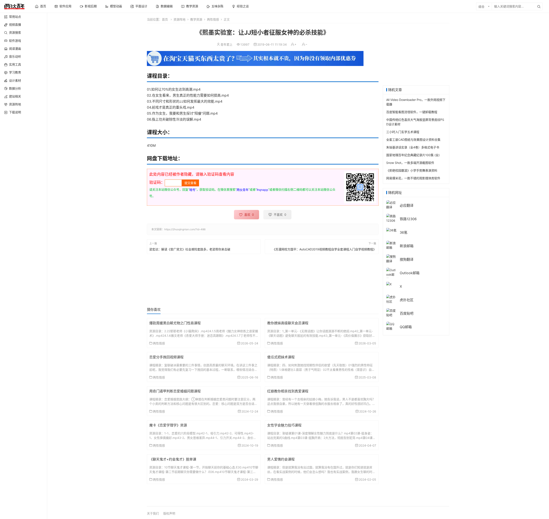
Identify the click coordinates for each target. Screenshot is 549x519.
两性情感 (213, 19)
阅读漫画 (15, 48)
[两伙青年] (14, 6)
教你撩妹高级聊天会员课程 (287, 323)
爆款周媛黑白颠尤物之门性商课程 (175, 323)
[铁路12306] (391, 218)
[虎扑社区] (391, 299)
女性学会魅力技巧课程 (284, 425)
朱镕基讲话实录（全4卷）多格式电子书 (412, 147)
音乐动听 (15, 56)
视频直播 (15, 24)
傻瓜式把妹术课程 (281, 357)
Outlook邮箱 (409, 273)
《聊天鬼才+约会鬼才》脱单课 (172, 459)
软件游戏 (15, 40)
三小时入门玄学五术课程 (402, 132)
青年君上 (226, 44)
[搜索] (539, 6)
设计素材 (15, 80)
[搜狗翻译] (391, 258)
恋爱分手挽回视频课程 (166, 357)
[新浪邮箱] (391, 245)
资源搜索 (15, 32)
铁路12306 (408, 219)
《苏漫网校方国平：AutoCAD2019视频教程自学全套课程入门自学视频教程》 (324, 249)
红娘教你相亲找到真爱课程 (287, 391)
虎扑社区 (406, 300)
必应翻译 (406, 205)
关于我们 (153, 513)
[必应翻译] (391, 204)
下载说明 (15, 112)
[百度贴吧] (391, 312)
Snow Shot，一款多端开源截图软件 (410, 163)
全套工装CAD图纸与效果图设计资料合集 (413, 139)
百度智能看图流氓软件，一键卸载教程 (411, 112)
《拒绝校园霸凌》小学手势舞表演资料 (411, 170)
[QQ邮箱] (391, 326)
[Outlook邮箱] (391, 274)
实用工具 (15, 64)
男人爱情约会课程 (281, 459)
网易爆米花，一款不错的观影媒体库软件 (413, 178)
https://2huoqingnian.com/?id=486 (184, 229)
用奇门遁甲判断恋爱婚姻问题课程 (175, 391)
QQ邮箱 (406, 327)
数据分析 (15, 88)
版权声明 (169, 513)
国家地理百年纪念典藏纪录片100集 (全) (413, 155)
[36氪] (391, 230)
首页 (165, 19)
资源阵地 (15, 104)
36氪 (403, 232)
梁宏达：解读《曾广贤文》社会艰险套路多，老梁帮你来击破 (189, 249)
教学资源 (196, 19)
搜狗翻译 (406, 259)
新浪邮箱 (406, 246)
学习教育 (15, 72)
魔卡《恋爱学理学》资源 (168, 425)
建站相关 (15, 96)
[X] (389, 284)
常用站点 (15, 16)
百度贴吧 (406, 313)
